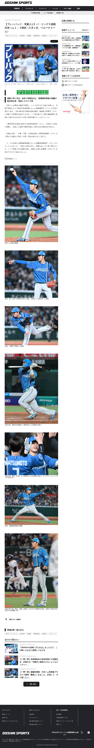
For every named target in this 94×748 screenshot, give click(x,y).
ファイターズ (29, 8)
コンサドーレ (43, 8)
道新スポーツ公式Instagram (74, 85)
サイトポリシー (33, 717)
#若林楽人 (44, 35)
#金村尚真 (22, 35)
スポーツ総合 (67, 8)
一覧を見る (84, 30)
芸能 (78, 8)
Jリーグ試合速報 (48, 13)
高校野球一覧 (60, 13)
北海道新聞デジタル (62, 717)
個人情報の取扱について (36, 721)
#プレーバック (53, 35)
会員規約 (31, 714)
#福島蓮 (29, 35)
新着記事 (16, 8)
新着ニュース (6, 714)
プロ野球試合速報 (35, 13)
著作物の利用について (35, 724)
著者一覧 (4, 717)
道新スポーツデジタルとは (10, 721)
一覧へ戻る (32, 684)
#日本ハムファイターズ (11, 35)
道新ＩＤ (58, 724)
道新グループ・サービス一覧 (64, 721)
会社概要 (58, 714)
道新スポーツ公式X (71, 81)
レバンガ (55, 8)
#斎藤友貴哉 (36, 35)
